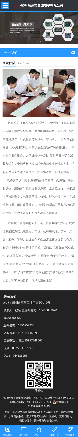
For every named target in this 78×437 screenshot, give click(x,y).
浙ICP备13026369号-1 (38, 402)
